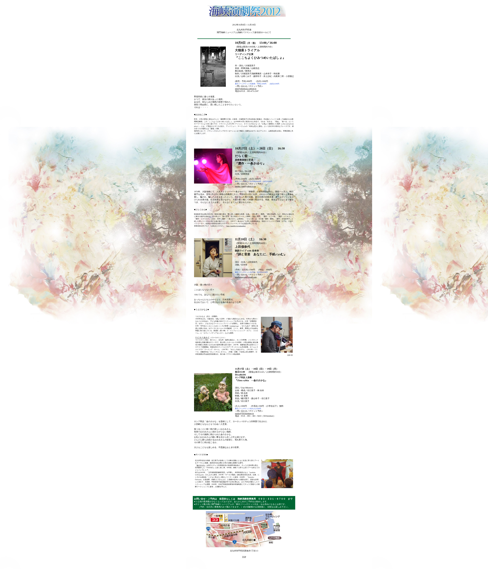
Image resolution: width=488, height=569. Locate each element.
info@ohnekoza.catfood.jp (245, 89)
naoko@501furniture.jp (244, 413)
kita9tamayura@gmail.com (246, 277)
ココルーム (234, 326)
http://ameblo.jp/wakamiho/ (236, 226)
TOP (244, 557)
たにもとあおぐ (202, 337)
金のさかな (201, 465)
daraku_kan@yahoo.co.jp (245, 186)
